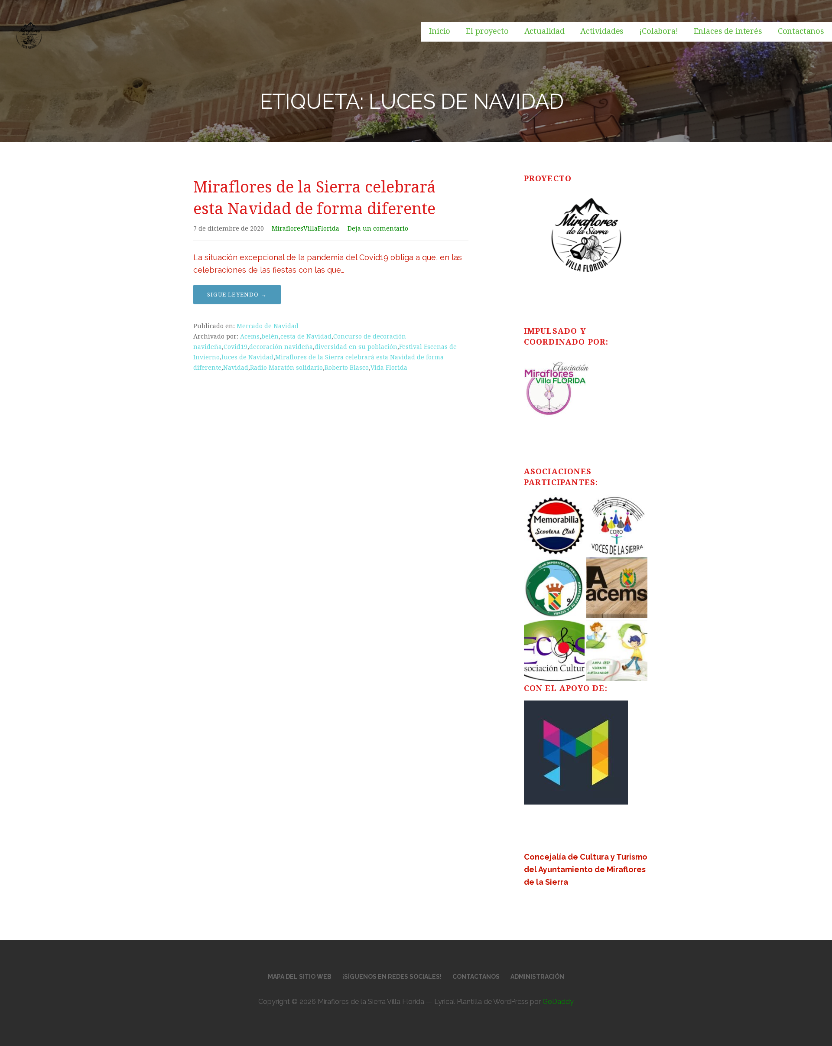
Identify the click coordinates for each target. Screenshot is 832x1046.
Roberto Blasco (347, 367)
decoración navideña (281, 346)
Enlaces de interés (728, 31)
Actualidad (544, 31)
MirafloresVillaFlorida (305, 228)
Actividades (602, 31)
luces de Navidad (247, 357)
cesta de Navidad (306, 336)
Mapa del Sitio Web (300, 976)
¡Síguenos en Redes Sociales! (392, 976)
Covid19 (235, 346)
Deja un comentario (378, 228)
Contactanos (801, 31)
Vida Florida (388, 367)
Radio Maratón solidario (286, 367)
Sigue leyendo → (237, 294)
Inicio (439, 31)
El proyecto (487, 31)
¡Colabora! (658, 31)
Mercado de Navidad (268, 326)
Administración (537, 976)
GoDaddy (558, 1001)
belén (270, 336)
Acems (250, 336)
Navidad (235, 367)
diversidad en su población (356, 346)
